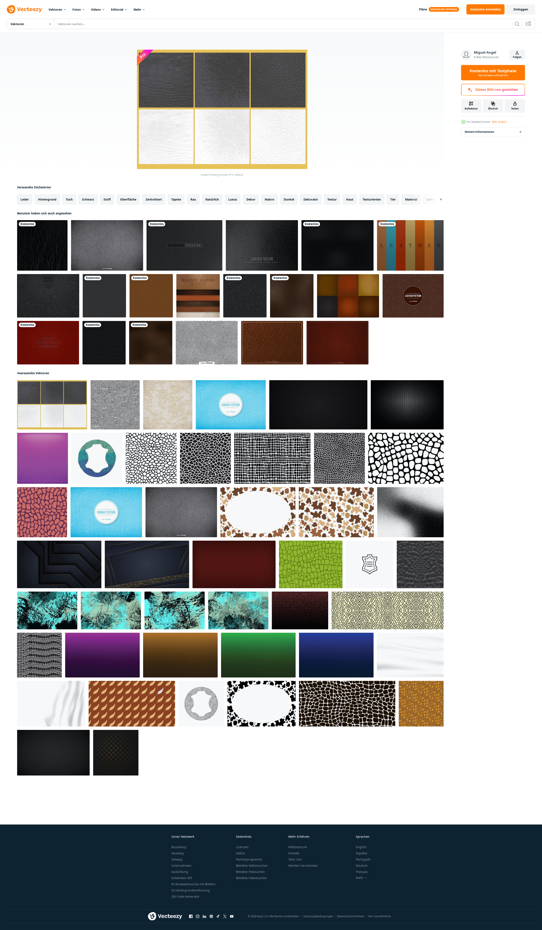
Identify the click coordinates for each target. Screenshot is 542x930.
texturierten (372, 199)
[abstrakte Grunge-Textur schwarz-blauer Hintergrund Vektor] (47, 610)
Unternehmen (181, 866)
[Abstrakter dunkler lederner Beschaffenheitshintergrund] (104, 342)
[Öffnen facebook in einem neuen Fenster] (191, 916)
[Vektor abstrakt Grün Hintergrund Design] (258, 655)
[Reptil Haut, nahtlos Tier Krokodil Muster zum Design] (151, 458)
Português (363, 859)
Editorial (117, 9)
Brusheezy (178, 847)
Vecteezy (177, 853)
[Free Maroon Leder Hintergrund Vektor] (48, 342)
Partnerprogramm (249, 859)
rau (193, 199)
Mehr (137, 9)
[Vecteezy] (24, 9)
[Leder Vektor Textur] (107, 245)
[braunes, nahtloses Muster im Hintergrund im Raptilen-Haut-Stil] (421, 703)
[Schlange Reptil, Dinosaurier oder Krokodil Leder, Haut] (347, 703)
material (411, 199)
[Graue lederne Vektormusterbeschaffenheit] (104, 296)
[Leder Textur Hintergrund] (262, 245)
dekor (250, 199)
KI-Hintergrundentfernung (190, 890)
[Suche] (517, 23)
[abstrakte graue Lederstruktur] (115, 404)
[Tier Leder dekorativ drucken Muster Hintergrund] (42, 512)
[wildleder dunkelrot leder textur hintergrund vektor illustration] (234, 564)
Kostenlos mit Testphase (493, 72)
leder (24, 199)
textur (332, 199)
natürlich (212, 199)
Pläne (423, 9)
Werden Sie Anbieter (303, 866)
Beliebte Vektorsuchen (252, 866)
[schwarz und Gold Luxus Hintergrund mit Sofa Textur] (115, 752)
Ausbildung (179, 872)
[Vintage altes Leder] (184, 245)
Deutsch (362, 866)
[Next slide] (437, 199)
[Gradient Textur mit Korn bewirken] (410, 512)
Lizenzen (242, 847)
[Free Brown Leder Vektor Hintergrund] (337, 342)
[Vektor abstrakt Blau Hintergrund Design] (336, 655)
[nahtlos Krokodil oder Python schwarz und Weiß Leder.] (39, 655)
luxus (232, 199)
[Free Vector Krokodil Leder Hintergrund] (272, 342)
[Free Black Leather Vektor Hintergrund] (48, 296)
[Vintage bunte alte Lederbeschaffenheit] (410, 245)
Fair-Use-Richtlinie (379, 916)
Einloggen (520, 9)
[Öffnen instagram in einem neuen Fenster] (197, 916)
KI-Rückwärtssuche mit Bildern (193, 884)
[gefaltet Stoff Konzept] (410, 655)
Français (362, 872)
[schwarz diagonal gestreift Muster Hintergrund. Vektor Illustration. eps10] (53, 752)
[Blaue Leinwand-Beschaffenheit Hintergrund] (231, 404)
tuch (69, 199)
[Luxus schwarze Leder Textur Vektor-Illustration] (318, 404)
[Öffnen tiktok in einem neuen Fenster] (218, 916)
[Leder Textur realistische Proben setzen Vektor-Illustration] (198, 296)
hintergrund (47, 199)
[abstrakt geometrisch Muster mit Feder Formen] (132, 703)
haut (349, 199)
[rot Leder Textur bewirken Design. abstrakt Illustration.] (300, 610)
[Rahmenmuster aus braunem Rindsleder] (336, 512)
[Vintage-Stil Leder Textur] (291, 296)
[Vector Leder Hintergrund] (348, 296)
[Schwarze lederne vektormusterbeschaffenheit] (245, 296)
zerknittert (154, 199)
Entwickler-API (181, 878)
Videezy (176, 859)
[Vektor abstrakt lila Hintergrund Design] (102, 655)
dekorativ (310, 199)
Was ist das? (499, 122)
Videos (96, 9)
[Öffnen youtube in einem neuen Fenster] (231, 916)
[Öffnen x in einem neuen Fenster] (225, 916)
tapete (176, 199)
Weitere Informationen (479, 132)
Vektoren (55, 9)
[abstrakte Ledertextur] (167, 404)
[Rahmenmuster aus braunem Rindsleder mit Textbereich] (257, 512)
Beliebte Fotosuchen (250, 872)
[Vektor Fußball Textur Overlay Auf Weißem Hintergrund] (207, 342)
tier (393, 199)
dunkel (289, 199)
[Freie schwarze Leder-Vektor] (337, 245)
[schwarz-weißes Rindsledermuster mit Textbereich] (261, 703)
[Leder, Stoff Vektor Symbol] (369, 564)
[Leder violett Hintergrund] (42, 458)
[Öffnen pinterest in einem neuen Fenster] (211, 916)
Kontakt (293, 853)
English (361, 847)
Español (361, 853)
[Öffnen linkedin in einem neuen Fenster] (204, 916)
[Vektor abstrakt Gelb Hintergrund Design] (180, 655)
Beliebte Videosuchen (251, 878)
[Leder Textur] (42, 245)
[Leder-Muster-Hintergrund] (413, 296)
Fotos (76, 9)
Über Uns (295, 859)
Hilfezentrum (297, 847)
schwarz (88, 199)
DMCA (240, 853)
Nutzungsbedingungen (318, 916)
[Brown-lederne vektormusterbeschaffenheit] (151, 296)
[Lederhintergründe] (52, 404)
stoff (107, 199)
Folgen (517, 57)
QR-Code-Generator (185, 896)
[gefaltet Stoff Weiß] (51, 703)
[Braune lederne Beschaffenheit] (150, 342)
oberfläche (128, 199)
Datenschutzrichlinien (350, 916)
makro (269, 199)
